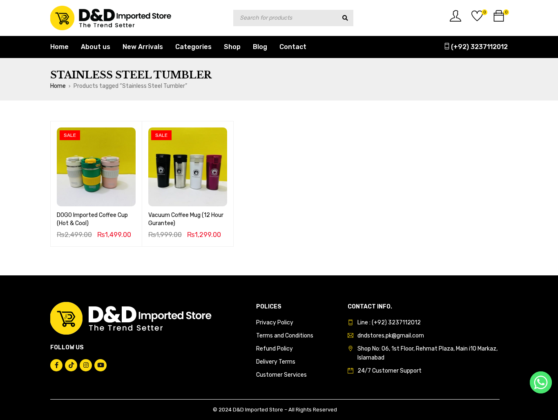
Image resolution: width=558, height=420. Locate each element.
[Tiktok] (71, 365)
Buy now (96, 194)
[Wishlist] (477, 19)
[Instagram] (86, 365)
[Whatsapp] (541, 382)
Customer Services (281, 374)
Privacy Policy (274, 322)
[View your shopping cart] (498, 19)
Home (58, 86)
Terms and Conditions (284, 335)
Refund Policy (274, 348)
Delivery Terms (275, 361)
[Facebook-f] (56, 365)
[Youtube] (100, 365)
